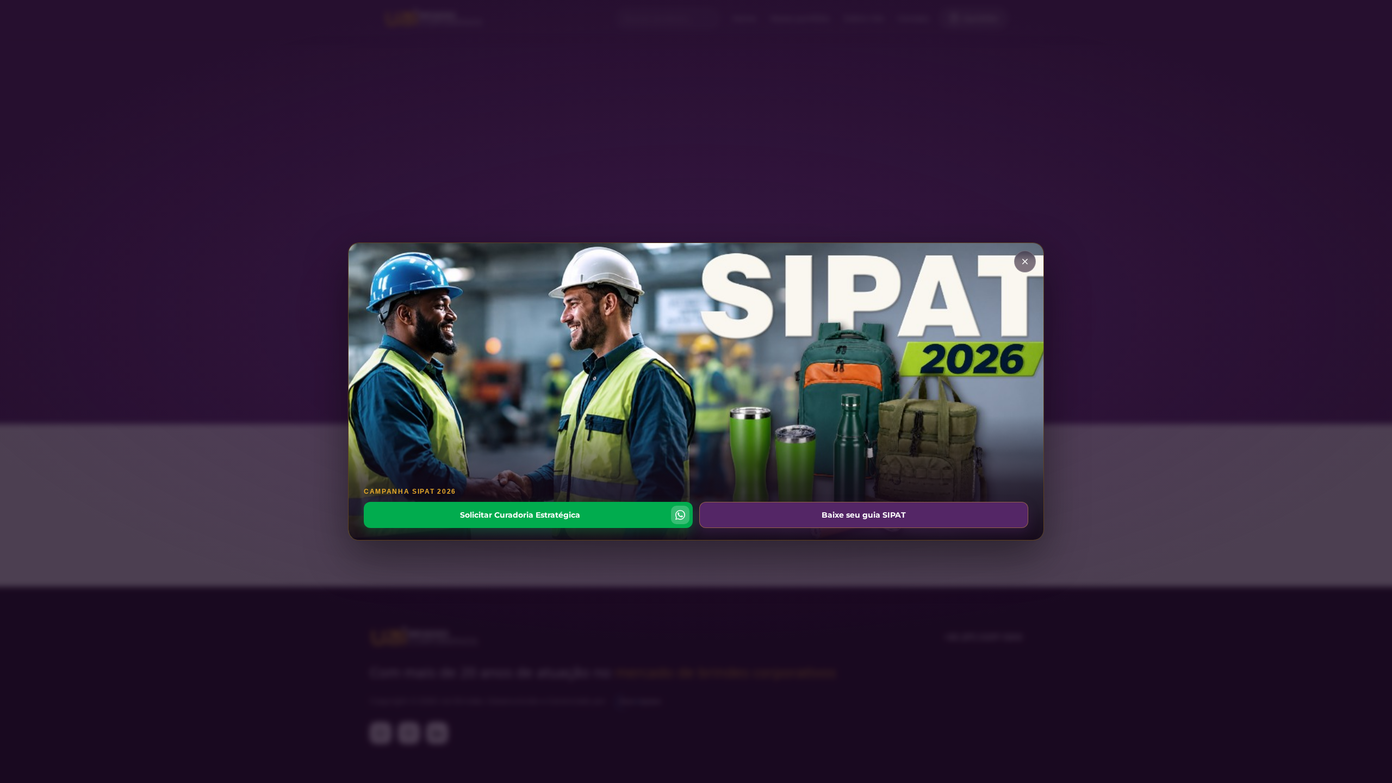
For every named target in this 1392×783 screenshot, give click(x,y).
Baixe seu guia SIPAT (864, 515)
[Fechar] (1025, 261)
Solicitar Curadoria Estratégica (520, 515)
